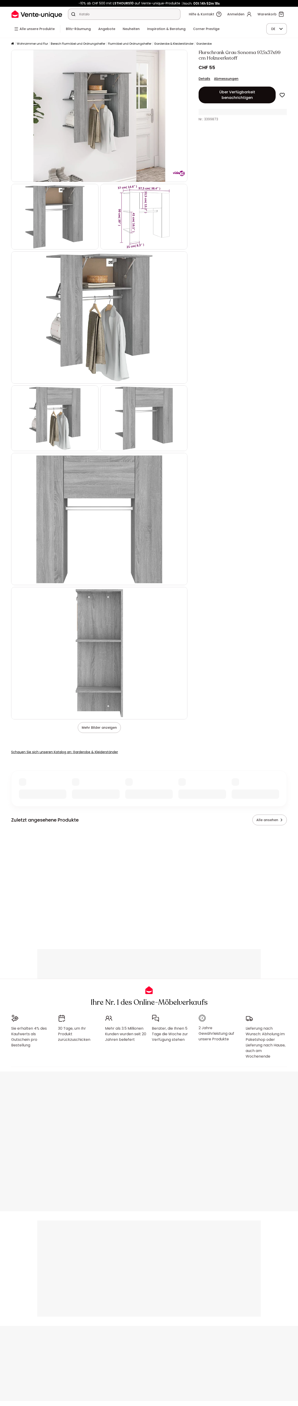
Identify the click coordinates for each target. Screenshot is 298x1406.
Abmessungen (226, 78)
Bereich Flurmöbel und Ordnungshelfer (78, 44)
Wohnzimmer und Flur (32, 44)
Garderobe (204, 44)
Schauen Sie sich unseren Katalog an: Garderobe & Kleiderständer (64, 752)
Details (204, 78)
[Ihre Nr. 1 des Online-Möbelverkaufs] (36, 14)
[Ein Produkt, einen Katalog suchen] (73, 14)
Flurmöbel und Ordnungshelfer (129, 44)
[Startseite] (12, 43)
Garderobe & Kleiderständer (173, 44)
